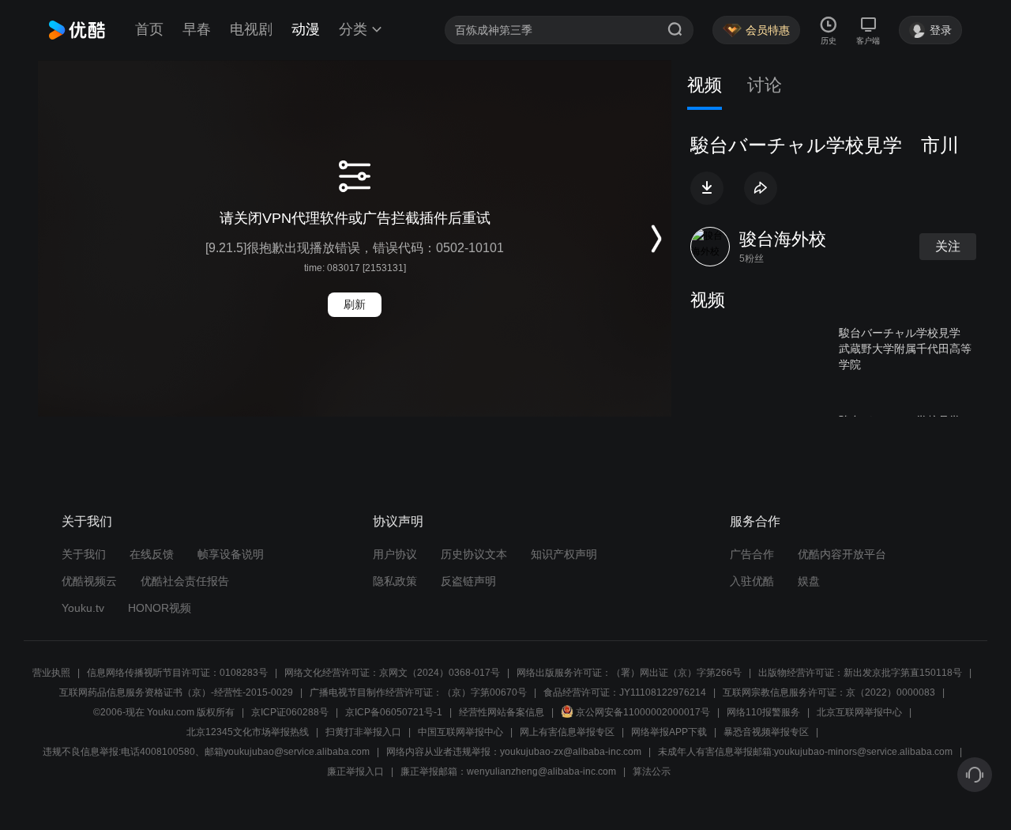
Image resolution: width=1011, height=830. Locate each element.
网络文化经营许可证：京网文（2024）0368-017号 (392, 672)
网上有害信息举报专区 (567, 732)
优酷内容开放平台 (842, 554)
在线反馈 (152, 554)
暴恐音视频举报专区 (766, 732)
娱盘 (809, 581)
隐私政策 (395, 581)
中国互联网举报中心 (460, 732)
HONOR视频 (159, 608)
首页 (149, 29)
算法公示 (652, 771)
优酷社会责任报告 (185, 581)
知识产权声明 (564, 554)
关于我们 (84, 554)
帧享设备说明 (230, 554)
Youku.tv (83, 608)
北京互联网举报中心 (859, 712)
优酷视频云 (89, 581)
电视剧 (251, 29)
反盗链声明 (468, 581)
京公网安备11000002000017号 (643, 712)
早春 (196, 29)
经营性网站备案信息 (501, 712)
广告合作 (752, 554)
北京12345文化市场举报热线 (247, 732)
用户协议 (395, 554)
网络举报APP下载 (669, 732)
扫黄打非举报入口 (363, 732)
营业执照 (51, 672)
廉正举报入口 (355, 771)
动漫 (305, 29)
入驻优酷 (752, 581)
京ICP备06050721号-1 (393, 712)
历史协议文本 (474, 554)
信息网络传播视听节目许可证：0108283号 (177, 672)
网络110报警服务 (763, 712)
